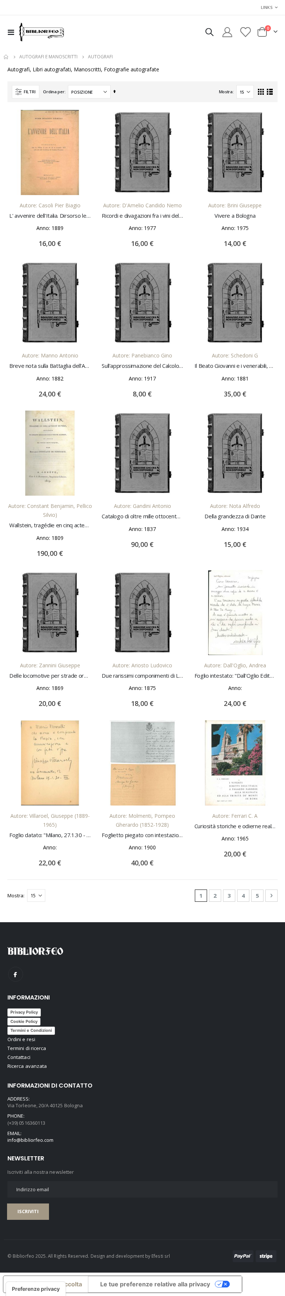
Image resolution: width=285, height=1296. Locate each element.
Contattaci (18, 1057)
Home (6, 56)
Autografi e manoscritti (48, 57)
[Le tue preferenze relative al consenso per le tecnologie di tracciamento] (36, 1289)
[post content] (49, 152)
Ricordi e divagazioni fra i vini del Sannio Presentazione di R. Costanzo (142, 215)
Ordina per (53, 91)
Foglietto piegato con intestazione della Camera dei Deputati (142, 835)
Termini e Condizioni (31, 1030)
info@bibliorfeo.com (30, 1140)
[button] (81, 120)
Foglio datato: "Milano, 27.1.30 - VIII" (50, 835)
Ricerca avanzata (27, 1066)
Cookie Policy (23, 1021)
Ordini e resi (21, 1039)
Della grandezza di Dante (234, 516)
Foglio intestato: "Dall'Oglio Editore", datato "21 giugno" (235, 675)
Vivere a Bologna (234, 215)
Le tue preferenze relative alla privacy (155, 1284)
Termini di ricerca (26, 1048)
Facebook (15, 974)
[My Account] (227, 32)
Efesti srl (160, 1256)
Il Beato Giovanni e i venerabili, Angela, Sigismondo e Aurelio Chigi (235, 365)
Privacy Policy (24, 1012)
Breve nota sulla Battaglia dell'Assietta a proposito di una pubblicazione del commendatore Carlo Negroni (50, 365)
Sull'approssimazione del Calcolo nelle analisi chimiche (142, 365)
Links (267, 7)
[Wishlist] (245, 32)
